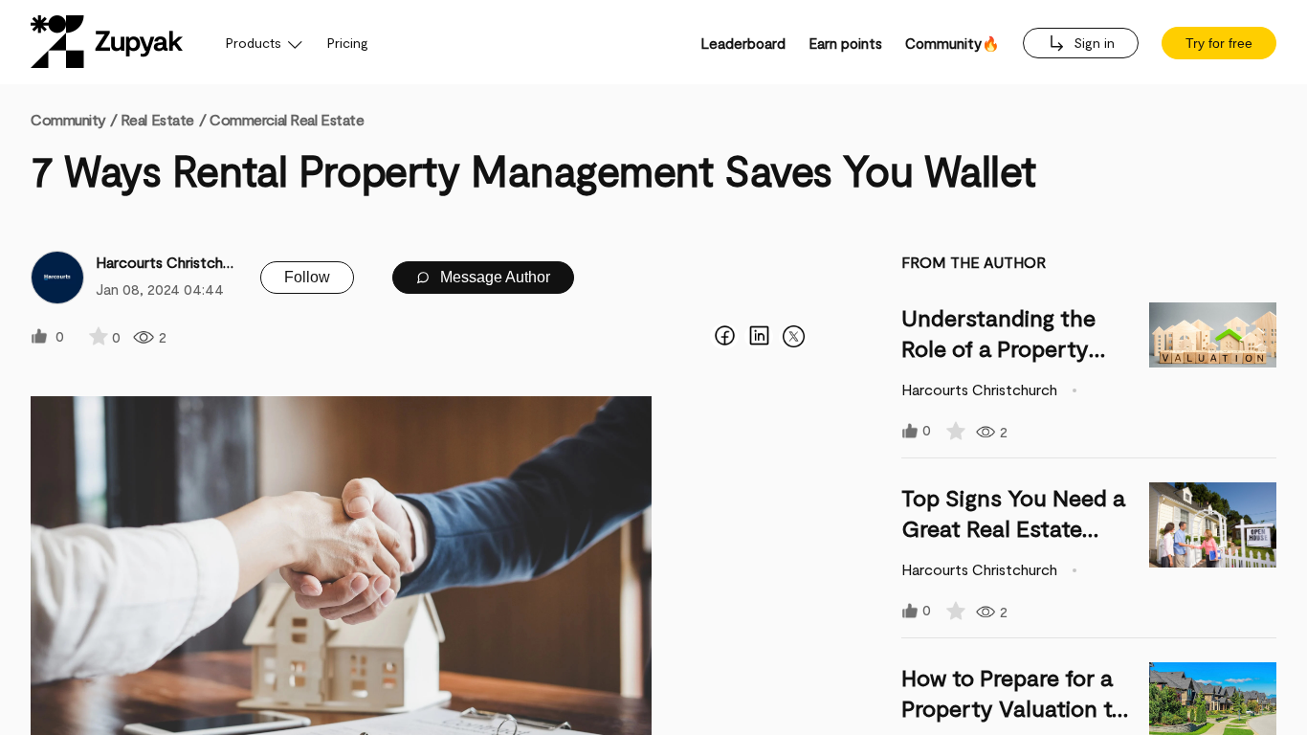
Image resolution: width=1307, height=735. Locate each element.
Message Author (493, 277)
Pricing (347, 42)
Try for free (1218, 43)
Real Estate (157, 119)
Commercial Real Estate (287, 119)
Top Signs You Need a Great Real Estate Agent (1013, 527)
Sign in (1092, 42)
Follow (307, 277)
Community (74, 119)
